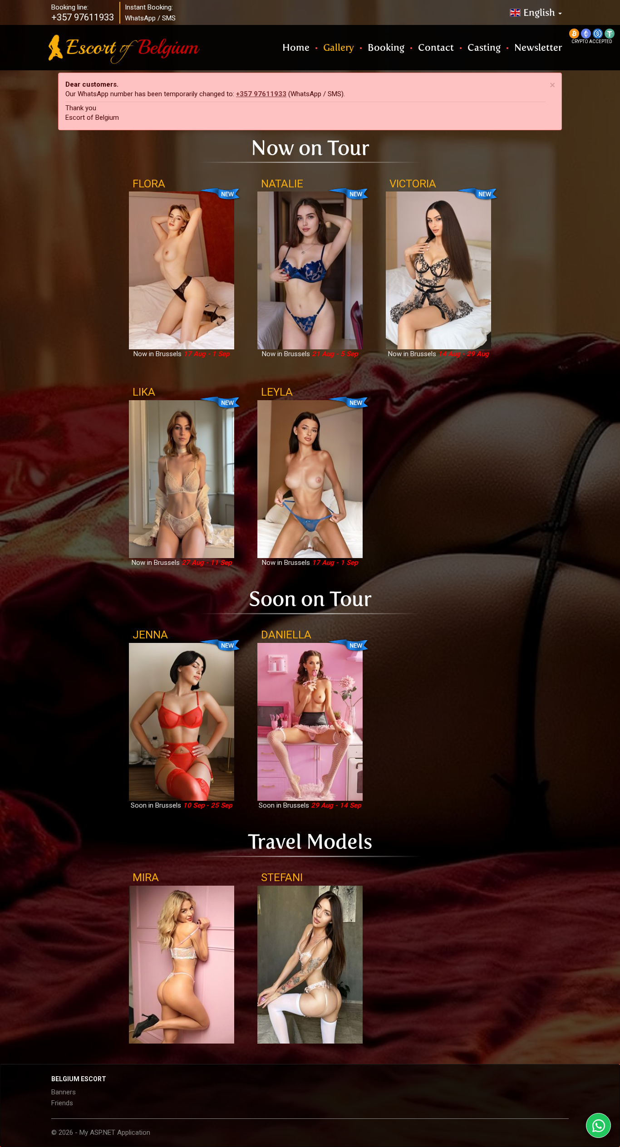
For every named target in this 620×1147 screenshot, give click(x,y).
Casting (484, 47)
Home (296, 47)
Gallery (338, 47)
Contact (436, 47)
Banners (63, 1092)
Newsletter (538, 47)
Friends (62, 1103)
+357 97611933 (261, 94)
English (540, 12)
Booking (386, 47)
